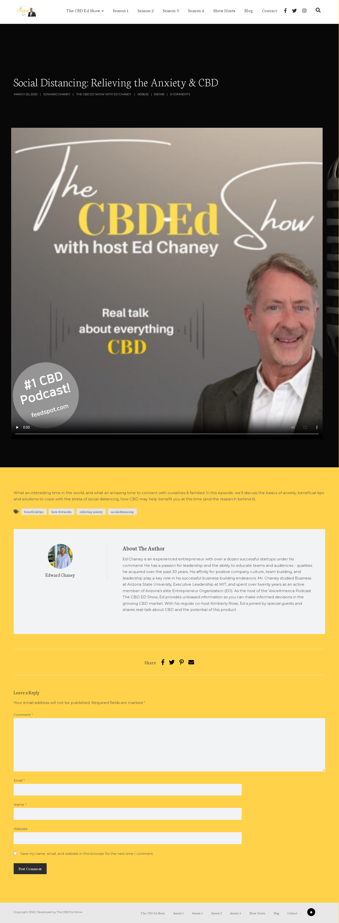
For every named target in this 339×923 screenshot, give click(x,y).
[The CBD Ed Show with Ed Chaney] (25, 12)
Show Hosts (224, 10)
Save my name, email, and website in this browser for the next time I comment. (87, 854)
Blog (248, 10)
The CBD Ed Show (83, 10)
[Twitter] (294, 10)
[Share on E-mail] (191, 662)
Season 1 (121, 10)
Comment (23, 715)
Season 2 (146, 10)
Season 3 (171, 10)
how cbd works (61, 511)
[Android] (311, 912)
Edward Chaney (56, 94)
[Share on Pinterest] (181, 662)
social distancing (122, 511)
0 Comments (180, 94)
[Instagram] (304, 10)
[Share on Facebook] (162, 662)
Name (20, 804)
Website (21, 829)
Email (19, 780)
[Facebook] (285, 10)
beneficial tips (33, 511)
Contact (269, 10)
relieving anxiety (91, 511)
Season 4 (196, 10)
